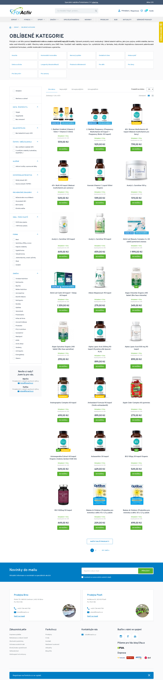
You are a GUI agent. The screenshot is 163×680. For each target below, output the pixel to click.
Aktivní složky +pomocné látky (26, 166)
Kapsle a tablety (21, 247)
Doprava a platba (15, 634)
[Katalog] (149, 96)
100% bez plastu (21, 222)
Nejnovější (63, 89)
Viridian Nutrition (22, 279)
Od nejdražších (93, 89)
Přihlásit (146, 571)
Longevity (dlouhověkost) (50, 64)
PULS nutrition (21, 329)
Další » (107, 550)
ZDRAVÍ (14, 20)
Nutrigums (19, 300)
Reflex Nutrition (21, 289)
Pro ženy (131, 64)
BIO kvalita (19, 205)
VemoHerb (19, 311)
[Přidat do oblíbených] (77, 102)
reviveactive (20, 293)
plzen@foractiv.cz (26, 391)
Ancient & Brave (21, 322)
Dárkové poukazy (144, 20)
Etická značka (20, 208)
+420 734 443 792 (23, 608)
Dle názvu (51, 89)
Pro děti (101, 64)
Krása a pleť (132, 55)
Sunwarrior (19, 333)
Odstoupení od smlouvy (17, 654)
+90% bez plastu (21, 226)
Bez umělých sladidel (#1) (25, 147)
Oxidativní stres (104, 55)
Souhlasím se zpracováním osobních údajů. (97, 577)
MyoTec (18, 286)
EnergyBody (20, 355)
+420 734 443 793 (97, 608)
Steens (18, 358)
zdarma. (95, 2)
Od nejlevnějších (77, 89)
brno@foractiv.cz (26, 383)
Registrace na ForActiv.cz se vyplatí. (27, 675)
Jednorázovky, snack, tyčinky (26, 258)
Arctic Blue (19, 344)
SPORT (40, 20)
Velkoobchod (14, 651)
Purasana (19, 326)
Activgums (19, 351)
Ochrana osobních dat (17, 644)
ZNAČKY (53, 20)
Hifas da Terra (20, 318)
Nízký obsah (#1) (21, 180)
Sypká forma (20, 250)
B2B (115, 20)
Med (17, 239)
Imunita (14, 55)
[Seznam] (153, 96)
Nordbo (18, 304)
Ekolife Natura (21, 297)
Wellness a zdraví (22, 98)
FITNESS (27, 20)
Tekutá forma (20, 254)
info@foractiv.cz (90, 635)
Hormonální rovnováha (49, 55)
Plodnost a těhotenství (78, 64)
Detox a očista (17, 64)
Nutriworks (19, 282)
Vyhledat (96, 10)
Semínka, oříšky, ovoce (23, 243)
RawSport (19, 336)
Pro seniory (45, 74)
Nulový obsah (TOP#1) (23, 184)
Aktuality (127, 20)
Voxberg (18, 347)
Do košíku (63, 149)
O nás (47, 638)
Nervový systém (75, 55)
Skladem (19, 91)
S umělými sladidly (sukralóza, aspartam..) (26, 152)
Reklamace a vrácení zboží (18, 638)
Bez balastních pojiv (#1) (24, 133)
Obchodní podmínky (16, 641)
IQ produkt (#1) (21, 201)
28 (103, 550)
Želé (17, 261)
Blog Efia (48, 651)
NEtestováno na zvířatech (24, 197)
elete (17, 340)
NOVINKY (88, 20)
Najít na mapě (19, 616)
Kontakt (48, 641)
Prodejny (104, 20)
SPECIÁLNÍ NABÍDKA (71, 20)
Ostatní (18, 265)
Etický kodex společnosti (18, 648)
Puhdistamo (20, 315)
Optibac (18, 307)
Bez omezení (20, 119)
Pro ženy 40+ (16, 74)
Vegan (18, 112)
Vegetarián (19, 116)
